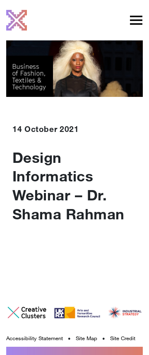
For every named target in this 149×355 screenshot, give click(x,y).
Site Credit (122, 338)
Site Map (86, 338)
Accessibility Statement (34, 338)
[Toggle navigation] (136, 20)
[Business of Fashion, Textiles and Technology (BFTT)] (16, 20)
